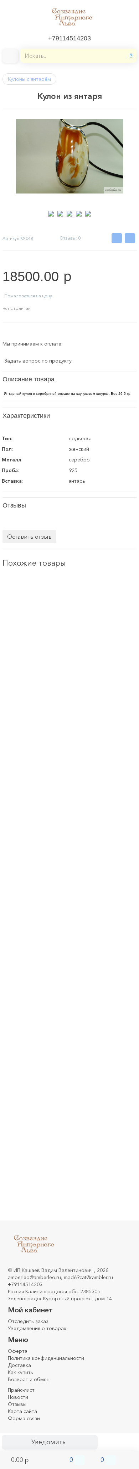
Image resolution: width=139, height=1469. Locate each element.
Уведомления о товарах (37, 1328)
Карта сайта (22, 1411)
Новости (18, 1397)
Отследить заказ (28, 1321)
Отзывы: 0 (70, 238)
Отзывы (17, 1404)
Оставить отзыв (29, 536)
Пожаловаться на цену (28, 295)
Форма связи (24, 1418)
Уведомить (48, 1442)
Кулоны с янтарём (29, 79)
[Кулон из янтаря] (20, 594)
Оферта (17, 1351)
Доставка (19, 1365)
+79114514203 (69, 38)
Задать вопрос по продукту (38, 361)
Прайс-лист (21, 1390)
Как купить (20, 1372)
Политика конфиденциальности (46, 1358)
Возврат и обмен (29, 1379)
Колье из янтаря (21, 1010)
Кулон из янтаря (21, 623)
